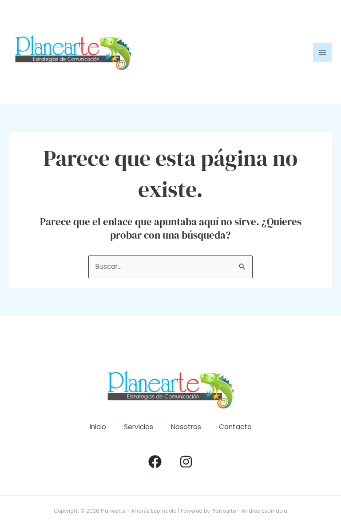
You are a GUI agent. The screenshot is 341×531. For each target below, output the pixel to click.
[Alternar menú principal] (322, 52)
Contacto (235, 426)
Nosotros (186, 426)
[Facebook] (155, 461)
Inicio (98, 426)
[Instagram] (186, 461)
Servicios (138, 426)
